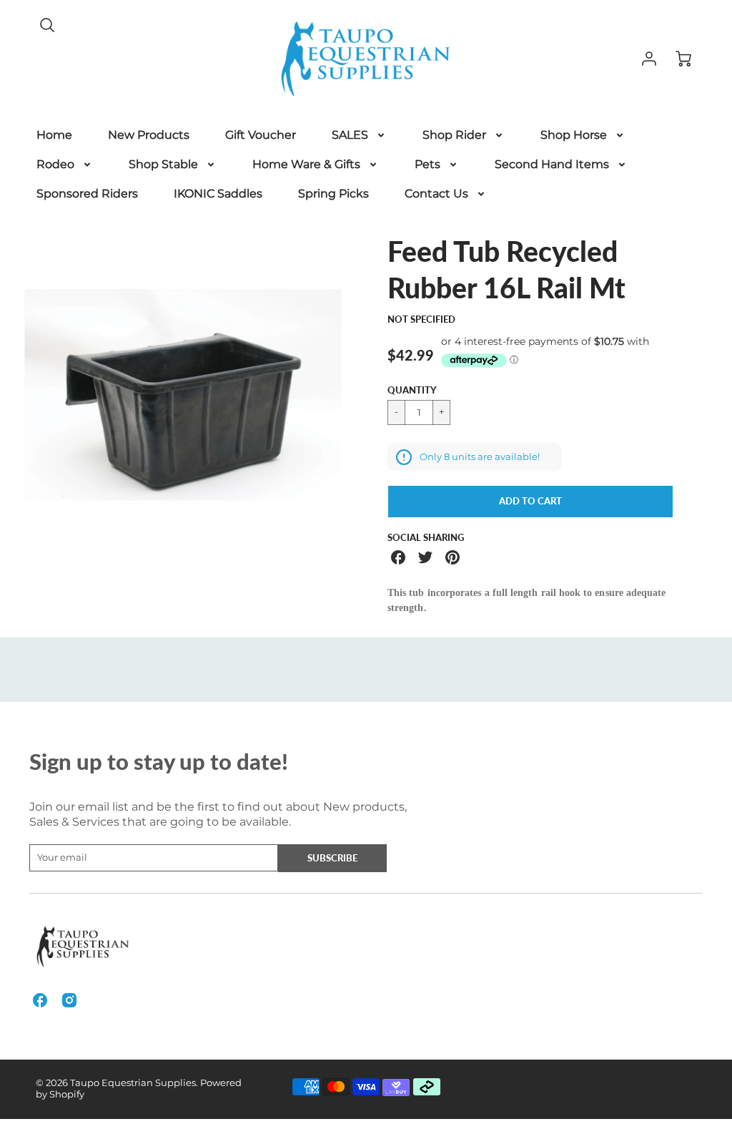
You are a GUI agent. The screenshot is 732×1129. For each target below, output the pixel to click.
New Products (148, 135)
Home (54, 135)
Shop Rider (454, 135)
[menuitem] (54, 135)
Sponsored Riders (87, 193)
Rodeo (55, 164)
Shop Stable (163, 164)
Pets (427, 164)
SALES (350, 135)
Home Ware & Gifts (306, 164)
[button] (530, 501)
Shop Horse (573, 135)
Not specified (421, 319)
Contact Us (436, 193)
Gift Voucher (260, 135)
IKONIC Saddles (218, 193)
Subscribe (332, 858)
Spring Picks (333, 193)
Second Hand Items (552, 164)
